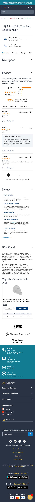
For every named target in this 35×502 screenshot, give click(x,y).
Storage (23, 53)
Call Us (9, 349)
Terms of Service (18, 466)
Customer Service (9, 388)
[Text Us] (4, 360)
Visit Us (10, 372)
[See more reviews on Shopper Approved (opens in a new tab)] (13, 121)
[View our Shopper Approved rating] (17, 334)
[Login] (28, 7)
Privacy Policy (17, 449)
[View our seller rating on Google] (17, 341)
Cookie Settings (17, 459)
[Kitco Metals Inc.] (8, 383)
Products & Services (10, 394)
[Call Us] (4, 351)
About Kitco (6, 399)
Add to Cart (22, 308)
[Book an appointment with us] (4, 374)
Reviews (15, 53)
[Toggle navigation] (31, 59)
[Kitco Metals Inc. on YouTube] (24, 441)
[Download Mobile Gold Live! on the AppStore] (23, 477)
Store (5, 215)
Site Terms (17, 456)
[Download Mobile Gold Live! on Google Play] (12, 477)
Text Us (10, 357)
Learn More (5, 237)
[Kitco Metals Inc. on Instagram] (15, 441)
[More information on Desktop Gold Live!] (12, 487)
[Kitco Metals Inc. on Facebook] (10, 441)
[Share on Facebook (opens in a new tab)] (8, 121)
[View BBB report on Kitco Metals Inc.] (17, 327)
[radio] (25, 87)
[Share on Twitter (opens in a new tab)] (10, 121)
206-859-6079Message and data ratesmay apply (13, 361)
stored (13, 222)
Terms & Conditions (18, 452)
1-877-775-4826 (17, 46)
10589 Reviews (11, 95)
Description (5, 53)
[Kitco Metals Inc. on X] (19, 441)
